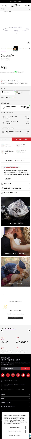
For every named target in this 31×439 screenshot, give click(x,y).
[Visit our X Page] (18, 375)
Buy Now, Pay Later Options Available (15, 1)
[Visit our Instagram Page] (3, 375)
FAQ (2, 410)
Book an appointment (16, 160)
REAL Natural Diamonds (16, 223)
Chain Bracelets (7, 11)
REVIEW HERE (15, 318)
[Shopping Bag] (29, 6)
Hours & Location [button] (8, 406)
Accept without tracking (15, 431)
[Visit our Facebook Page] (8, 375)
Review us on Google (11, 380)
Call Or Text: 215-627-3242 (9, 152)
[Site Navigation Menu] (2, 5)
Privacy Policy (17, 423)
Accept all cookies (14, 427)
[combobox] (14, 9)
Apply (27, 118)
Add (28, 132)
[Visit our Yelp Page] (28, 375)
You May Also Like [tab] (8, 328)
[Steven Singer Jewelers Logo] (15, 5)
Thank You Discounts (15, 283)
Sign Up (26, 368)
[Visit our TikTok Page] (23, 375)
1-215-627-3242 (19, 389)
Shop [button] (3, 398)
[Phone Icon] (6, 6)
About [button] (3, 394)
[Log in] (26, 6)
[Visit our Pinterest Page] (13, 375)
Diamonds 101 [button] (6, 402)
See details (8, 108)
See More (7, 178)
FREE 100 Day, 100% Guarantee (15, 253)
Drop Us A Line (23, 151)
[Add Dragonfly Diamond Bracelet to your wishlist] (3, 145)
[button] (29, 48)
